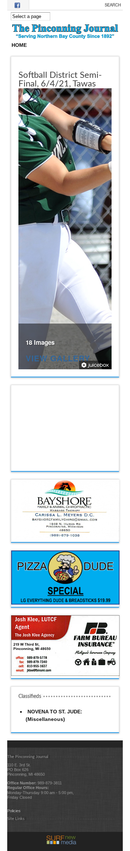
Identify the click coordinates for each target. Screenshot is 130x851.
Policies (14, 810)
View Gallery (58, 359)
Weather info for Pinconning (65, 463)
